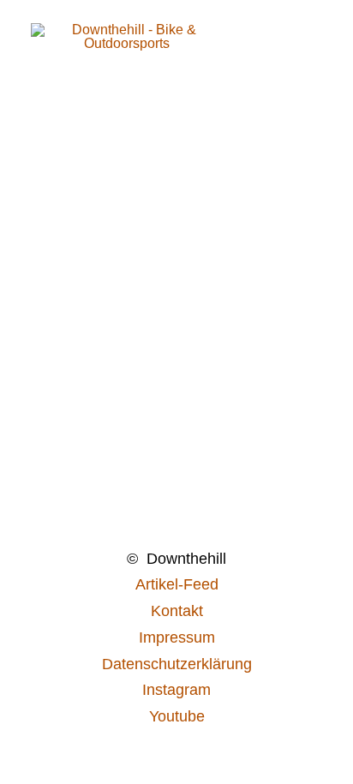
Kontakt (177, 610)
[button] (313, 57)
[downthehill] (127, 57)
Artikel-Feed (176, 584)
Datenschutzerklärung (177, 664)
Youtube (177, 716)
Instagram (176, 689)
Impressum (177, 637)
